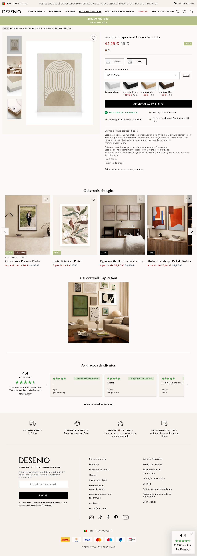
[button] (186, 75)
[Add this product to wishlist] (93, 37)
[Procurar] (177, 11)
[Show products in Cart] (191, 11)
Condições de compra (154, 478)
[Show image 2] (14, 65)
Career (92, 475)
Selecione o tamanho (116, 69)
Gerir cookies (150, 502)
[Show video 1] (14, 109)
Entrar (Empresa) (98, 508)
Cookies (147, 484)
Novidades (55, 11)
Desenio (107, 547)
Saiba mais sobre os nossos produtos (124, 169)
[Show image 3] (14, 86)
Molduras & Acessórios (119, 11)
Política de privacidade (47, 502)
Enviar (43, 495)
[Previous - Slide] (102, 89)
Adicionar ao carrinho (148, 103)
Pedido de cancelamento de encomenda (157, 495)
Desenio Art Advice (152, 459)
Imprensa (94, 464)
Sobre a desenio (97, 459)
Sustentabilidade (98, 480)
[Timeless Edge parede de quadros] (98, 312)
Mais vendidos (36, 11)
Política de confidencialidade (158, 489)
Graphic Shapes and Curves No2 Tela (53, 28)
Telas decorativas (90, 11)
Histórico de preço (114, 163)
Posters (70, 11)
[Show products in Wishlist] (184, 11)
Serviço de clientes (152, 464)
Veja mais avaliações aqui (98, 404)
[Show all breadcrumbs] (5, 28)
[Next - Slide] (194, 89)
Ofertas (143, 11)
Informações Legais (99, 469)
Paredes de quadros (163, 11)
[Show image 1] (14, 45)
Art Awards (95, 503)
